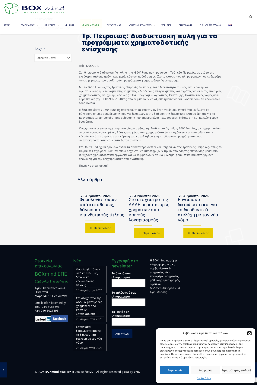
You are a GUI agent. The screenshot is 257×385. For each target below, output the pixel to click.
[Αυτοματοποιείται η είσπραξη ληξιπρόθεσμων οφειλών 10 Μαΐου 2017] (3, 369)
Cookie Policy (204, 378)
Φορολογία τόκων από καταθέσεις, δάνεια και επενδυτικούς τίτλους (88, 277)
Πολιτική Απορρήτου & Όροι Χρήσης (165, 290)
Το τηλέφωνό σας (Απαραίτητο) (124, 294)
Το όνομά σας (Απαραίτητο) (121, 275)
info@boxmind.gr (54, 303)
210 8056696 (51, 306)
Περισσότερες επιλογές (236, 370)
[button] (249, 333)
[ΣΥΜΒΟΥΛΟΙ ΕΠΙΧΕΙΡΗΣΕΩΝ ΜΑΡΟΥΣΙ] (34, 8)
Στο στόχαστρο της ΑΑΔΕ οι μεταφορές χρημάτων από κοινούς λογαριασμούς (149, 209)
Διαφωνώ (205, 370)
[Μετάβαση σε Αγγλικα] (229, 25)
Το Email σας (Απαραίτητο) (121, 313)
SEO (126, 372)
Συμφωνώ (174, 370)
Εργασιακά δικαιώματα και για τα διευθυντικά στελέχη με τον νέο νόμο (198, 209)
